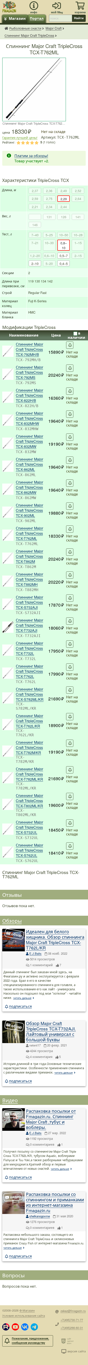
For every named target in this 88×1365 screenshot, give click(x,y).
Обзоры (12, 920)
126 (63, 216)
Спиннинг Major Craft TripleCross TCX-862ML (29, 464)
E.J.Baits (35, 953)
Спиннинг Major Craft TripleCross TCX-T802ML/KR (29, 800)
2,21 (35, 206)
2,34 (49, 206)
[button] (5, 1327)
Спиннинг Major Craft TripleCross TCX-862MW (29, 487)
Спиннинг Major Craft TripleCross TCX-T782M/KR (29, 747)
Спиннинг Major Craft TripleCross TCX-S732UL (29, 827)
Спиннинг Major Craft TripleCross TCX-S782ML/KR (30, 694)
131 (49, 216)
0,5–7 (64, 255)
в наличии (76, 335)
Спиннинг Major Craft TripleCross (29, 35)
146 (35, 224)
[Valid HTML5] (64, 1341)
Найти (79, 18)
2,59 (35, 198)
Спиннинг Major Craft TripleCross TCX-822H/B (29, 395)
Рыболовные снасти (25, 28)
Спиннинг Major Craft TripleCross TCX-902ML (29, 510)
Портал (37, 18)
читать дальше (22, 998)
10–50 (63, 234)
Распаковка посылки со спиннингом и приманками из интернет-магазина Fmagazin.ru (55, 1202)
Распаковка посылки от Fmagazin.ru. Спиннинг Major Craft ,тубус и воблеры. (51, 1119)
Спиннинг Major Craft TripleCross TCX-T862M (29, 556)
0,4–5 (64, 263)
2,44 (63, 206)
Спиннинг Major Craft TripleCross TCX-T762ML (29, 533)
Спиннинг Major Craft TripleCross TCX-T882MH (29, 579)
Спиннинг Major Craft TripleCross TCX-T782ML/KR (29, 774)
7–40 (35, 234)
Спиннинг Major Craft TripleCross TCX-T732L (29, 648)
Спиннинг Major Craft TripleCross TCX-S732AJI (29, 602)
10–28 (78, 234)
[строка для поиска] (60, 18)
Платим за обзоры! (31, 155)
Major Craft (54, 28)
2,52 (78, 190)
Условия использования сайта (23, 1315)
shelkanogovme (39, 1216)
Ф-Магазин (27, 1310)
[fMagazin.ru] (9, 6)
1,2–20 (35, 255)
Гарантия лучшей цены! (19, 137)
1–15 (78, 242)
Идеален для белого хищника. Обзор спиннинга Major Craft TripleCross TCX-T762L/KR (55, 939)
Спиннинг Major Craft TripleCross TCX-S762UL (29, 850)
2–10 (35, 263)
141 (78, 216)
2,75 (49, 198)
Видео (10, 1100)
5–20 (49, 263)
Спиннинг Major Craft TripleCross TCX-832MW (29, 441)
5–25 (49, 234)
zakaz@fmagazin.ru (73, 1311)
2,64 (78, 198)
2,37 (35, 190)
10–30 (49, 242)
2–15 (78, 255)
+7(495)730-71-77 (71, 1320)
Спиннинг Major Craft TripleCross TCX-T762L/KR (29, 721)
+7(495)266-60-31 (71, 1328)
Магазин (17, 18)
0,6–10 (49, 255)
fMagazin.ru (6, 28)
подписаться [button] (20, 1006)
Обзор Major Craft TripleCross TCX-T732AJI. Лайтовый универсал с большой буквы (51, 1031)
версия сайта (76, 1351)
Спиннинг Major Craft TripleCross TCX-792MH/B (29, 349)
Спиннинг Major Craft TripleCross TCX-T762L (29, 671)
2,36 (49, 190)
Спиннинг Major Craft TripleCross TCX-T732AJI (29, 625)
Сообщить (69, 345)
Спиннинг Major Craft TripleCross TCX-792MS (29, 372)
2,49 (63, 190)
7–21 (35, 242)
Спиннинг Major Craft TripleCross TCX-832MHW (29, 418)
